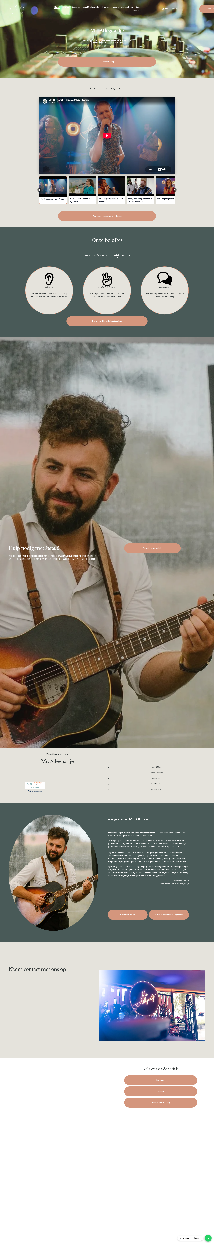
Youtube (160, 1091)
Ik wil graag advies (127, 915)
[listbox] (170, 8)
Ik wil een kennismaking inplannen (169, 915)
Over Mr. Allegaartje (91, 7)
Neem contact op (107, 62)
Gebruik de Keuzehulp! (152, 548)
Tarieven (65, 7)
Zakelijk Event (127, 7)
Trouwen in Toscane (110, 7)
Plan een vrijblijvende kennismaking (107, 321)
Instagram (160, 1080)
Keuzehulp (75, 7)
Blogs (137, 7)
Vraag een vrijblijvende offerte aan (107, 216)
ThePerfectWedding (161, 1103)
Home (57, 7)
